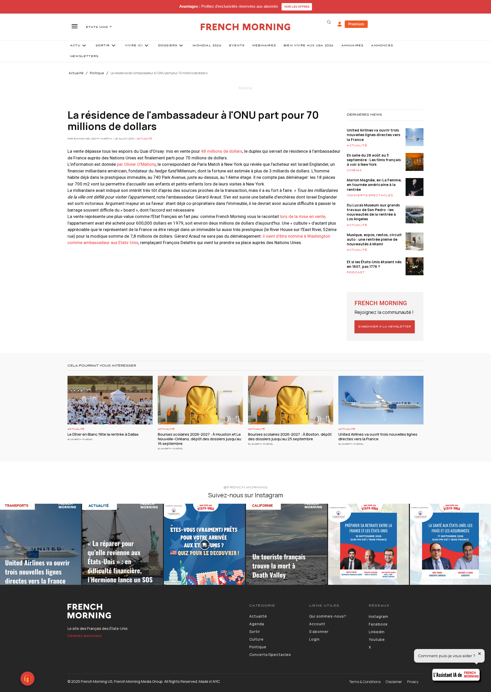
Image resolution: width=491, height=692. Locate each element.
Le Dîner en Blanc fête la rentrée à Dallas (103, 434)
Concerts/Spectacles (370, 195)
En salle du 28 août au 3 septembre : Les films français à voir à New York (374, 160)
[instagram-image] (40, 544)
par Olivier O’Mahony (136, 164)
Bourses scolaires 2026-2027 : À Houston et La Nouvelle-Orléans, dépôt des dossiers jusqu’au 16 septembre (199, 439)
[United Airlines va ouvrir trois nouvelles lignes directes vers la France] (380, 400)
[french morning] (245, 27)
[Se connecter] (340, 24)
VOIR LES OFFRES (296, 6)
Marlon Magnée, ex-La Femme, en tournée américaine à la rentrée (374, 185)
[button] (329, 22)
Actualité (76, 73)
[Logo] (155, 611)
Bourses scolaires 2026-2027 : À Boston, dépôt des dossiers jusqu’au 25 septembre (290, 437)
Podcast (356, 272)
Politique (97, 73)
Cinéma (354, 170)
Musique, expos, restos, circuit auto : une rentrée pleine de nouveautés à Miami (374, 239)
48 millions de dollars (221, 151)
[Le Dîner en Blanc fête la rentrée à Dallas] (110, 400)
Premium (356, 24)
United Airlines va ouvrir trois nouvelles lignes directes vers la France (373, 135)
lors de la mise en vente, (303, 216)
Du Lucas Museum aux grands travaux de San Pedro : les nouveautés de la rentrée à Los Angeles (373, 212)
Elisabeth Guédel (80, 439)
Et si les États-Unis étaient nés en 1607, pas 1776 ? (374, 264)
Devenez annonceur (85, 635)
